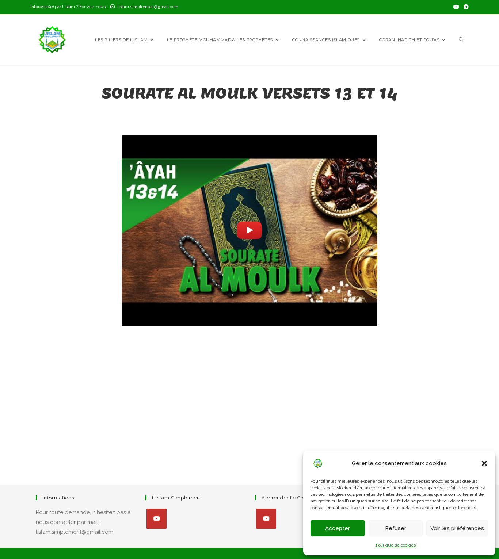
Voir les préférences (457, 528)
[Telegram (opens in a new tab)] (465, 7)
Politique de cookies (396, 545)
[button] (484, 463)
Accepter (337, 528)
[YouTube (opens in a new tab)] (456, 7)
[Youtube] (156, 519)
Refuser (395, 528)
